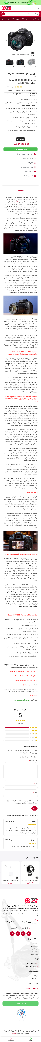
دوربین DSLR (26, 19)
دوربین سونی (34, 978)
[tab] (21, 190)
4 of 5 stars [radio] (22, 757)
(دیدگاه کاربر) (9, 87)
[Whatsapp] (28, 933)
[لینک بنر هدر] (20, 2)
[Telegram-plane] (12, 933)
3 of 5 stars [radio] (24, 757)
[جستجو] (3, 13)
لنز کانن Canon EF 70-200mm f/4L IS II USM (23, 672)
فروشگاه (35, 976)
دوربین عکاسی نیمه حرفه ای (10, 19)
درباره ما (35, 943)
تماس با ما (35, 952)
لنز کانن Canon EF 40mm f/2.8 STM (26, 680)
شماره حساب (34, 954)
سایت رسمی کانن (28, 685)
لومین (14, 1033)
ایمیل (35, 792)
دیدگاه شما (33, 760)
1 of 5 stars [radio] (27, 757)
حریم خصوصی (34, 949)
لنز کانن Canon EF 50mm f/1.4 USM (26, 676)
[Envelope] (23, 933)
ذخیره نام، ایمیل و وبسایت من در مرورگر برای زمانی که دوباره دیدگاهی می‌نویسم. (22, 802)
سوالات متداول (34, 946)
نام (36, 784)
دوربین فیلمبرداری (33, 981)
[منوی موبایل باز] (39, 8)
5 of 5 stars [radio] (20, 757)
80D (17, 202)
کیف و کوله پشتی (33, 984)
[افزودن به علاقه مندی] (24, 865)
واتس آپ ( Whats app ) (21, 700)
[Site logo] (6, 8)
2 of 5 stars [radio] (25, 757)
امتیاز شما (34, 757)
